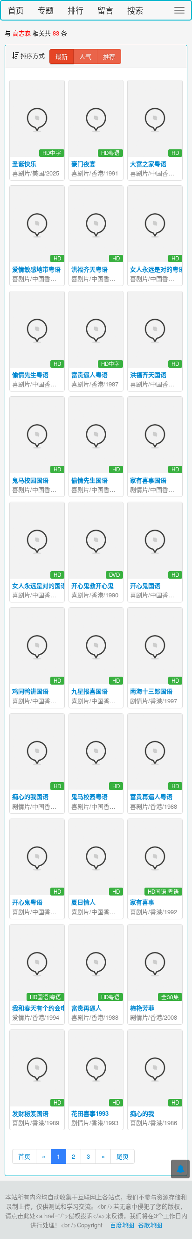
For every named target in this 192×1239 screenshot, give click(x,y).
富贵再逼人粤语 (151, 796)
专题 (46, 10)
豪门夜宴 (83, 163)
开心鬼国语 (145, 585)
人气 (85, 56)
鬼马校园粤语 (89, 796)
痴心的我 (142, 1113)
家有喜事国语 (148, 480)
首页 (16, 10)
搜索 (135, 10)
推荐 (109, 56)
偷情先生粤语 (30, 374)
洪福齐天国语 (148, 374)
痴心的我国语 (30, 796)
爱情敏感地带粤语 (36, 269)
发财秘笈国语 (30, 1113)
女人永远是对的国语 (39, 585)
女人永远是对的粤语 (157, 269)
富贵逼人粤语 (89, 374)
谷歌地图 (150, 1224)
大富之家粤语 (148, 163)
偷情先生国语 (89, 480)
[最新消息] (180, 1169)
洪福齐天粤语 (89, 269)
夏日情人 (83, 901)
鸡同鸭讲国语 (30, 690)
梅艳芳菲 (142, 1007)
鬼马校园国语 (30, 480)
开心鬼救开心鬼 (92, 585)
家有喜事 (142, 901)
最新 (61, 56)
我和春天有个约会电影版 (45, 1007)
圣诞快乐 (24, 163)
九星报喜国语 (89, 690)
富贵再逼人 (86, 1007)
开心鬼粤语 (27, 901)
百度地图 (122, 1224)
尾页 (123, 1156)
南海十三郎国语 (151, 690)
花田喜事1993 (90, 1113)
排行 (75, 10)
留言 (105, 10)
